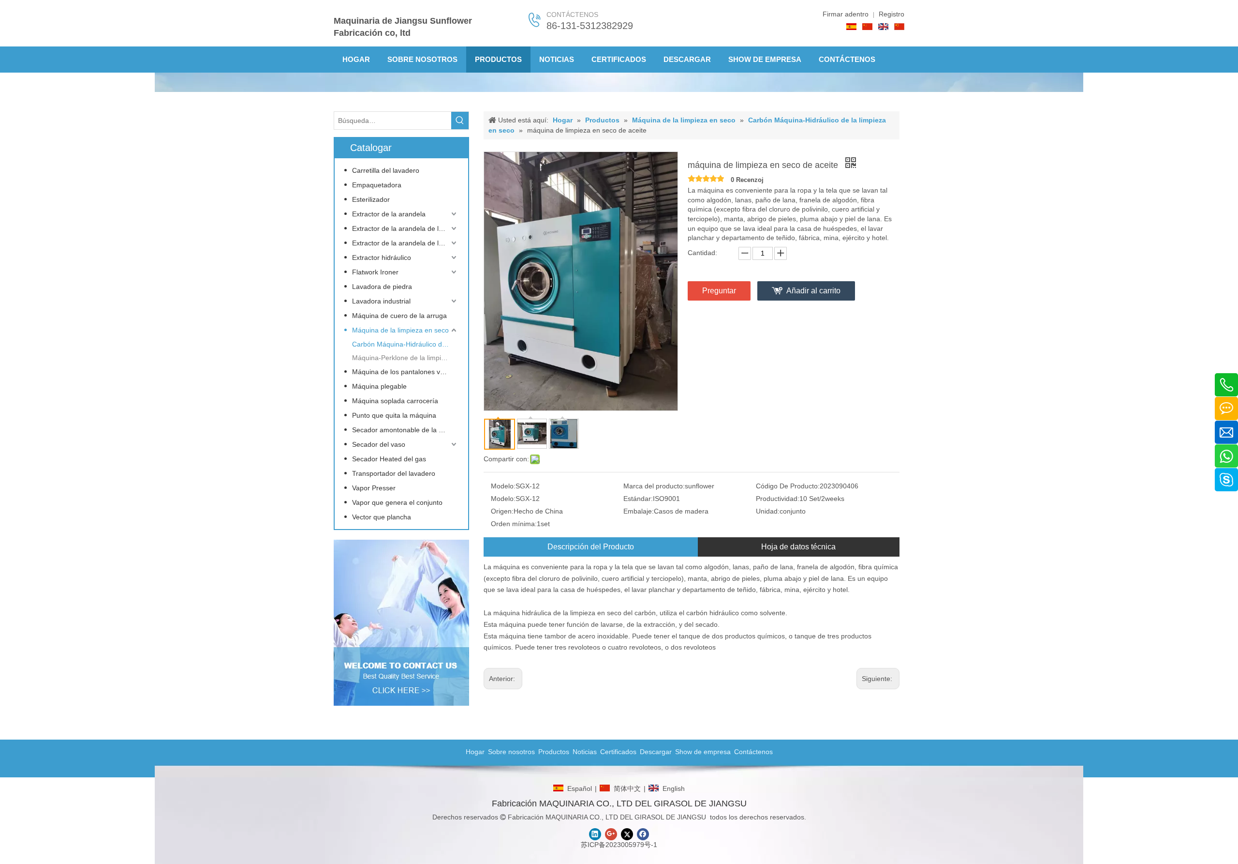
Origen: (502, 511)
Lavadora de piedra (382, 286)
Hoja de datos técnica (798, 547)
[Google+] (611, 834)
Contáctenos (753, 752)
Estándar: (638, 498)
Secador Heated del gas (389, 459)
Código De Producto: (788, 486)
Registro (891, 14)
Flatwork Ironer (375, 272)
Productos (553, 752)
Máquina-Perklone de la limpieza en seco (405, 358)
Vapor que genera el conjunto (397, 502)
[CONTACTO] (401, 623)
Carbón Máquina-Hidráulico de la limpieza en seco (405, 344)
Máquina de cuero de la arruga (399, 315)
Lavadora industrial (381, 301)
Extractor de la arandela (389, 214)
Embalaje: (638, 511)
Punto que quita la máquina (394, 415)
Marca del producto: (654, 486)
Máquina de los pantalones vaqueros (405, 372)
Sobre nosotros (511, 752)
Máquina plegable (379, 386)
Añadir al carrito (813, 291)
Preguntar (719, 291)
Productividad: (777, 498)
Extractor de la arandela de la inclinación (405, 243)
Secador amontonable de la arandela (405, 430)
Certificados (618, 752)
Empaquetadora (376, 185)
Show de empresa (703, 752)
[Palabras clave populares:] (460, 120)
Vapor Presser (374, 488)
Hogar (475, 752)
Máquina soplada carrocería (395, 401)
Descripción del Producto (590, 547)
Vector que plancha (381, 517)
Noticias (585, 752)
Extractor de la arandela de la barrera (405, 228)
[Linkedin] (595, 834)
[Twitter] (627, 834)
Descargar (656, 752)
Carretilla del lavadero (385, 170)
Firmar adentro (846, 14)
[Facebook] (643, 834)
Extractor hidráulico (381, 257)
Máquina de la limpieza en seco (400, 330)
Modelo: (503, 486)
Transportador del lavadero (393, 473)
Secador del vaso (378, 444)
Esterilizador (371, 199)
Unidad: (768, 511)
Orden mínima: (514, 524)
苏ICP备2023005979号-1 (619, 845)
